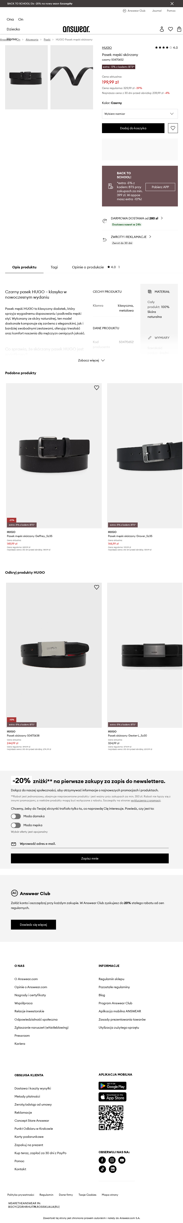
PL (35, 1206)
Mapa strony (110, 1194)
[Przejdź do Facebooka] (102, 1160)
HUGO (107, 48)
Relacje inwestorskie (29, 1011)
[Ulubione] (170, 29)
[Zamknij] (172, 3)
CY (14, 1206)
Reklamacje (23, 1112)
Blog (102, 995)
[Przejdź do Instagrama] (112, 1160)
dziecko (13, 29)
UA (48, 1206)
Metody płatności (27, 1096)
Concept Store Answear (32, 1121)
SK (44, 1206)
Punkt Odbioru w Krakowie (34, 1129)
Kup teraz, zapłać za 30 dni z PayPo (40, 1153)
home (12, 39)
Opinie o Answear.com (31, 987)
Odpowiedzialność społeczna (36, 1019)
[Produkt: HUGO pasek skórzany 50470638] (54, 655)
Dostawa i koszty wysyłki (33, 1088)
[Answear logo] (76, 29)
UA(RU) (55, 1206)
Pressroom (22, 1036)
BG (10, 1206)
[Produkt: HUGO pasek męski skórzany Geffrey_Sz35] (54, 455)
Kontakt (20, 1169)
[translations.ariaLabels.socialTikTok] (102, 1169)
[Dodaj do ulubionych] (173, 128)
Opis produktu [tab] (24, 267)
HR (25, 1206)
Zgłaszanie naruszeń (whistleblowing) (42, 1028)
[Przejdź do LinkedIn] (112, 1169)
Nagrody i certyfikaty (30, 995)
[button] (140, 114)
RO (39, 1206)
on (20, 19)
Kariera (20, 1044)
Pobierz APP (160, 187)
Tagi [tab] (54, 267)
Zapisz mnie (89, 858)
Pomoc (19, 1161)
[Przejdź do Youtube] (121, 1160)
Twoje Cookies (87, 1194)
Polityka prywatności (20, 1194)
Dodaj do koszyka (133, 128)
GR (22, 1206)
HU (29, 1206)
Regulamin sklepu (111, 979)
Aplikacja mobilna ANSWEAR (120, 1011)
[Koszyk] (179, 29)
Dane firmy (66, 1194)
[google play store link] (112, 1086)
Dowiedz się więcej (33, 925)
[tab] (96, 267)
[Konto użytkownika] (161, 29)
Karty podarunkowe (29, 1137)
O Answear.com (26, 979)
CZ (18, 1206)
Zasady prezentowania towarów (122, 1019)
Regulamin (46, 1194)
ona (10, 19)
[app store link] (112, 1096)
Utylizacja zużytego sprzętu (119, 1028)
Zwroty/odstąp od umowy (33, 1104)
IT (32, 1206)
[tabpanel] (91, 319)
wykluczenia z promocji (145, 800)
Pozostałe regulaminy (114, 987)
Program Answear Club (115, 1003)
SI (42, 1206)
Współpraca (24, 1003)
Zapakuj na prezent (29, 1145)
